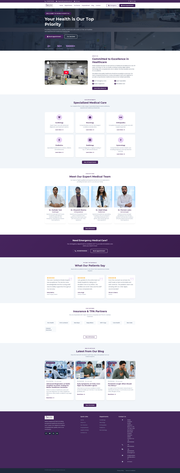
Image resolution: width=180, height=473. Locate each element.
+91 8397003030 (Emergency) (131, 450)
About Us (83, 422)
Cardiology (102, 420)
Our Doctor (77, 5)
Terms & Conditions (130, 470)
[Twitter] (130, 1)
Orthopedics (102, 425)
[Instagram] (132, 1)
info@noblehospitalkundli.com (64, 1)
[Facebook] (46, 433)
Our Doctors (84, 425)
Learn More (58, 130)
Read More (49, 398)
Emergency (113, 5)
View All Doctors (90, 228)
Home (61, 5)
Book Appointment (128, 5)
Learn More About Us (100, 88)
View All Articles (90, 405)
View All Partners (90, 337)
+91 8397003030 (50, 1)
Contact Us (84, 432)
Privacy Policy (120, 470)
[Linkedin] (134, 1)
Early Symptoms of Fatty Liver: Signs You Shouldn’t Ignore (88, 384)
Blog (92, 5)
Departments (68, 5)
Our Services (71, 36)
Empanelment (86, 5)
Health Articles (85, 430)
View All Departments (90, 162)
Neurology (102, 422)
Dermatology (103, 430)
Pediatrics (102, 427)
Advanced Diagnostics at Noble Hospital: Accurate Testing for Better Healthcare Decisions (58, 385)
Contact (98, 5)
